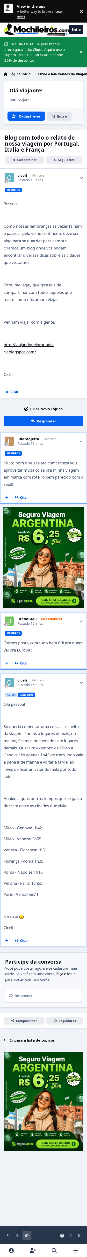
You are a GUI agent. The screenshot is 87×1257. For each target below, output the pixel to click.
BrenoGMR (27, 619)
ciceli (22, 175)
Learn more (9, 11)
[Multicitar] (7, 497)
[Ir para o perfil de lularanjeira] (9, 441)
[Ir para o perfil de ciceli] (9, 177)
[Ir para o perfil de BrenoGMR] (9, 621)
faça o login (66, 973)
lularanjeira (28, 439)
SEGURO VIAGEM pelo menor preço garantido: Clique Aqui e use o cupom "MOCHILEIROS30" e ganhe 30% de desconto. (34, 52)
